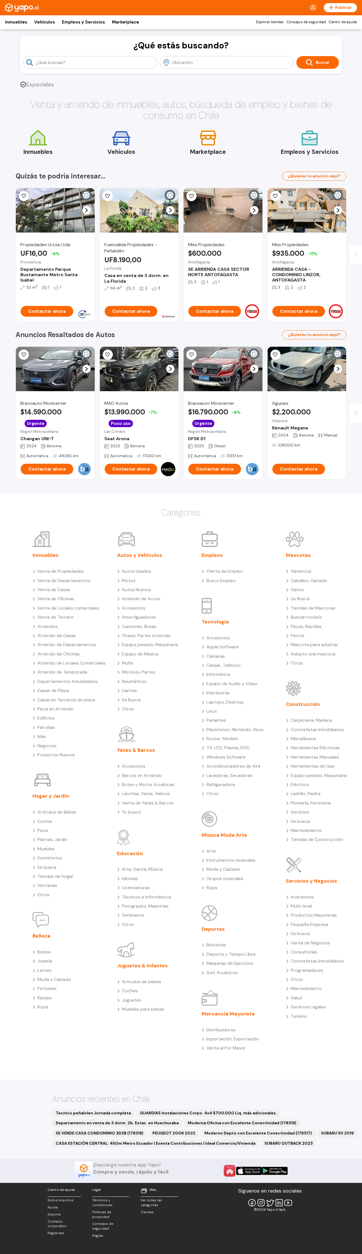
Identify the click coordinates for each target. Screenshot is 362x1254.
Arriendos (47, 626)
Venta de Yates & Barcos (148, 803)
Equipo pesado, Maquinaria (150, 645)
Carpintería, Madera (311, 720)
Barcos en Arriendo (142, 775)
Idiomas (130, 879)
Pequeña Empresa (309, 924)
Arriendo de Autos (141, 599)
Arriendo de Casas (56, 635)
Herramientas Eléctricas (315, 748)
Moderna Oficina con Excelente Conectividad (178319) (242, 1122)
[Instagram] (261, 1202)
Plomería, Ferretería (311, 803)
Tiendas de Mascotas (313, 608)
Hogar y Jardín (51, 796)
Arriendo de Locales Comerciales (71, 663)
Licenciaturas (136, 888)
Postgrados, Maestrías (145, 906)
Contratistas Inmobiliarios (317, 730)
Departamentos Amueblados (67, 681)
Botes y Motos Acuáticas (148, 784)
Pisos (42, 830)
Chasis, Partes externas (146, 635)
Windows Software (225, 757)
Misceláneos (303, 739)
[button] (86, 210)
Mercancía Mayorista (228, 1013)
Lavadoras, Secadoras (229, 775)
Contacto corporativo (57, 1224)
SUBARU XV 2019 (337, 1133)
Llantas (129, 690)
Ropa (42, 1007)
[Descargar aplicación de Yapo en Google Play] (275, 1171)
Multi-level (301, 906)
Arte (211, 851)
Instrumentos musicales (230, 860)
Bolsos (44, 952)
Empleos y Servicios (83, 22)
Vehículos (44, 22)
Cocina (44, 821)
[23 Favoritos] (191, 196)
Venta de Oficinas (55, 599)
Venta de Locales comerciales (68, 608)
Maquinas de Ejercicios (229, 963)
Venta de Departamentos (63, 581)
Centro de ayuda (343, 22)
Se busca (46, 867)
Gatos (297, 590)
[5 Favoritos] (275, 196)
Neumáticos (134, 681)
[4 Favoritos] (24, 196)
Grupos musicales (224, 879)
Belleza (41, 935)
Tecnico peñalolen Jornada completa (93, 1112)
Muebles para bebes (143, 1009)
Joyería (44, 961)
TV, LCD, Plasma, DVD (228, 748)
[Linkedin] (279, 1202)
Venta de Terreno (55, 617)
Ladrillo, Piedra (305, 794)
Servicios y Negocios (311, 881)
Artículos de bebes (141, 982)
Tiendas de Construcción (317, 839)
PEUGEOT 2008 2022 (173, 1133)
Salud (296, 998)
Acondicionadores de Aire (233, 766)
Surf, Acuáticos (222, 973)
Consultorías (304, 952)
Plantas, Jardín (52, 839)
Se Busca (131, 700)
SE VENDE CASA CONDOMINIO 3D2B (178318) (99, 1133)
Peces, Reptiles (306, 626)
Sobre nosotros (61, 1200)
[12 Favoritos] (275, 355)
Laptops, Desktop (225, 702)
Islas (41, 736)
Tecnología (215, 621)
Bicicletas (216, 945)
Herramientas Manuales (315, 757)
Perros (297, 635)
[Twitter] (270, 1202)
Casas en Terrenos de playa (66, 700)
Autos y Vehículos (139, 555)
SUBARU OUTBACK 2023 (288, 1143)
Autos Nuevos (136, 590)
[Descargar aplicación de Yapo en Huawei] (229, 1170)
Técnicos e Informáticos (146, 897)
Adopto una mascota (313, 654)
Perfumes (47, 988)
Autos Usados (136, 571)
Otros (43, 895)
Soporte (54, 1214)
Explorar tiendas (270, 22)
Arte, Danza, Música (142, 869)
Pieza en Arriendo (55, 709)
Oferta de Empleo (224, 571)
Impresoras (218, 693)
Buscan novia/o (306, 617)
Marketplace (125, 22)
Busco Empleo (221, 581)
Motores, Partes (138, 672)
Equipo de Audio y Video (232, 684)
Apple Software (222, 647)
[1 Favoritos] (108, 196)
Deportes (213, 929)
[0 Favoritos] (24, 355)
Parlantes (216, 720)
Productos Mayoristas (314, 915)
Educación (130, 853)
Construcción (303, 704)
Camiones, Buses (139, 626)
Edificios (46, 718)
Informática (218, 674)
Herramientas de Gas (312, 766)
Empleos (212, 555)
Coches (130, 991)
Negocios (47, 746)
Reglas (97, 1235)
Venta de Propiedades (60, 571)
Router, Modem (222, 739)
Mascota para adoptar (314, 645)
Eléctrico (300, 784)
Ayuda (53, 1207)
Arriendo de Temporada (62, 672)
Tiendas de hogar (55, 876)
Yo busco (131, 812)
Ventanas (47, 885)
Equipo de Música (140, 654)
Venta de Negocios (310, 943)
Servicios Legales (308, 1007)
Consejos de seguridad (306, 22)
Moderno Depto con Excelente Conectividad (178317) (258, 1133)
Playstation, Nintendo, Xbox (235, 730)
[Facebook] (252, 1202)
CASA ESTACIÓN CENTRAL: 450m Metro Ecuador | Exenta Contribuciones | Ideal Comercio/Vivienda (155, 1143)
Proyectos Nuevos (56, 755)
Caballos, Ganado (309, 581)
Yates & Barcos (136, 750)
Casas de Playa (53, 690)
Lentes (44, 970)
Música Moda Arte (224, 835)
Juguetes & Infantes (142, 965)
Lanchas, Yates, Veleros (146, 794)
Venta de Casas (53, 590)
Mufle (127, 663)
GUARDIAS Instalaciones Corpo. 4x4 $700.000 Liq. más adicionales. (208, 1112)
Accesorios (133, 608)
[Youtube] (288, 1202)
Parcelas (46, 727)
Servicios (300, 812)
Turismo (299, 1016)
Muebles (46, 849)
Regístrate (56, 1233)
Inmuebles (16, 22)
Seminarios (133, 915)
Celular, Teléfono (223, 665)
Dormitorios (49, 858)
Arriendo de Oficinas (58, 654)
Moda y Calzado (54, 979)
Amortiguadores (139, 617)
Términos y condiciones (102, 1202)
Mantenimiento (306, 830)
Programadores (307, 970)
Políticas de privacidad (101, 1214)
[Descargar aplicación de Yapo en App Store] (249, 1171)
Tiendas (147, 1212)
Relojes (44, 998)
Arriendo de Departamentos (66, 645)
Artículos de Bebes (56, 812)
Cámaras (215, 656)
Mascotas (298, 555)
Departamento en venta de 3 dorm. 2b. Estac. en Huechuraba (117, 1122)
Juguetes (131, 1000)
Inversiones (302, 897)
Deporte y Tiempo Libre (231, 954)
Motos (128, 581)
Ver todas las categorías (151, 1202)
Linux (211, 711)
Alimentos (301, 571)
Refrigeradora (220, 784)
